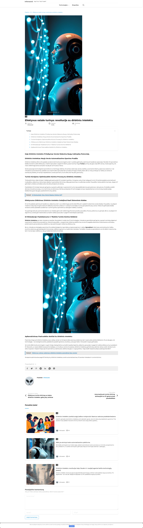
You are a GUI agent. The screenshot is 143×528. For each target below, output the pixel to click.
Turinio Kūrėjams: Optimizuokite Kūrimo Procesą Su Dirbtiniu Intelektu (52, 139)
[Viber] (54, 368)
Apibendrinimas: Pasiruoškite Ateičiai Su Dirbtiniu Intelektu (49, 147)
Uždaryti (72, 526)
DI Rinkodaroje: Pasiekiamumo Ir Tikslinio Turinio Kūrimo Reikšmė (51, 144)
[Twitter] (32, 368)
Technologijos (63, 5)
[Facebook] (27, 368)
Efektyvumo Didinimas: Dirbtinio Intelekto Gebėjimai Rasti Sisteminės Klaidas (54, 142)
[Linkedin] (45, 368)
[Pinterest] (36, 368)
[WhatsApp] (49, 368)
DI (26, 116)
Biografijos (75, 5)
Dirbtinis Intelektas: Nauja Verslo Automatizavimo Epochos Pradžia (51, 137)
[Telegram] (41, 368)
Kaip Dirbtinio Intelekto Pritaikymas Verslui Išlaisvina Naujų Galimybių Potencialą (55, 134)
